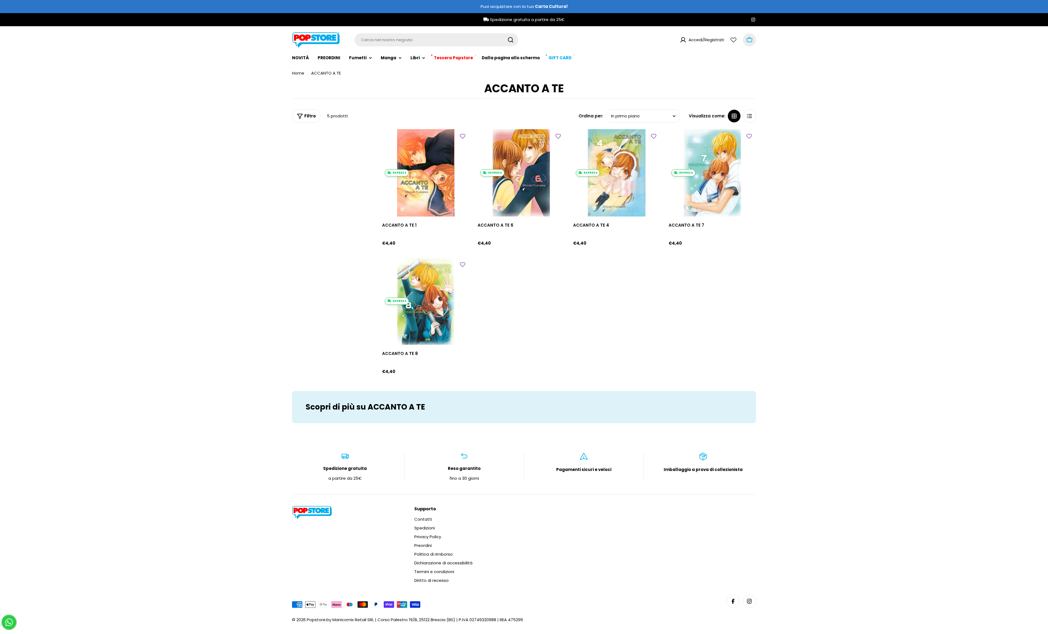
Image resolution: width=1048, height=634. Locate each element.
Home (298, 73)
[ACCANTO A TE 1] (425, 173)
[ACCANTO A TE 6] (521, 173)
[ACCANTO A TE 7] (712, 173)
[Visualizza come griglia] (734, 116)
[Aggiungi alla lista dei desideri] (462, 136)
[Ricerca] (510, 40)
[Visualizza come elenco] (749, 116)
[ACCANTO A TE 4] (616, 173)
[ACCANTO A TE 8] (425, 301)
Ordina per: (591, 116)
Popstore (316, 620)
